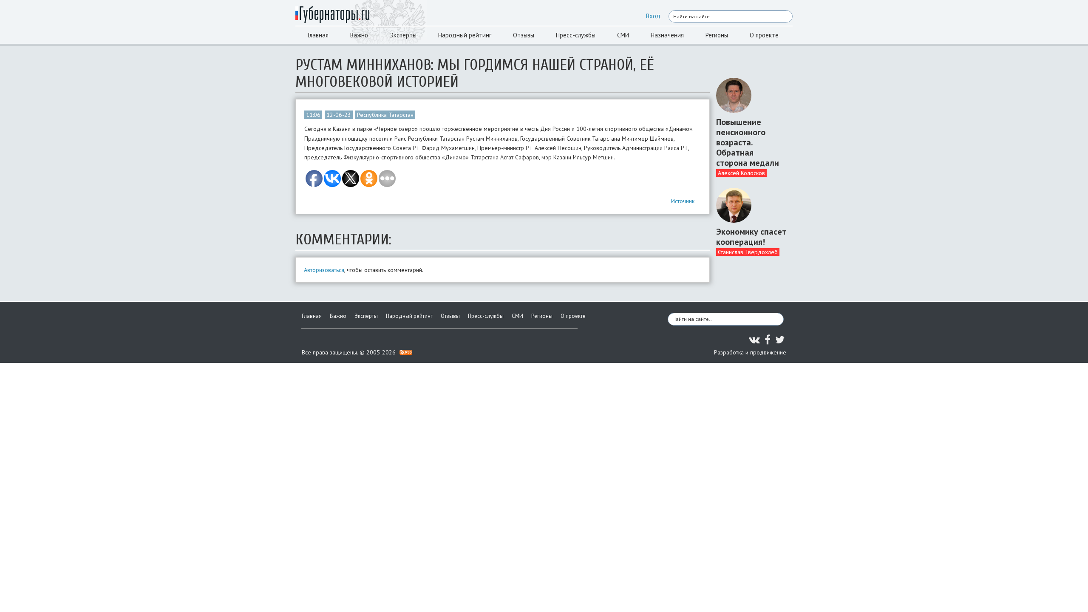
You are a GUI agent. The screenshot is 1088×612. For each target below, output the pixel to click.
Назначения (667, 35)
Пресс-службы (575, 35)
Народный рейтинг (464, 35)
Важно (359, 35)
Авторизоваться (324, 270)
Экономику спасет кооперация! (751, 237)
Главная (318, 35)
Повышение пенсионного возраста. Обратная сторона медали (747, 142)
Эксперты (403, 35)
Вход (653, 16)
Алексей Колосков (741, 173)
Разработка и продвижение (750, 352)
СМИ (623, 35)
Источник (682, 201)
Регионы (717, 35)
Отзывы (523, 35)
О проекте (764, 35)
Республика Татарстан (385, 115)
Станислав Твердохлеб (748, 252)
